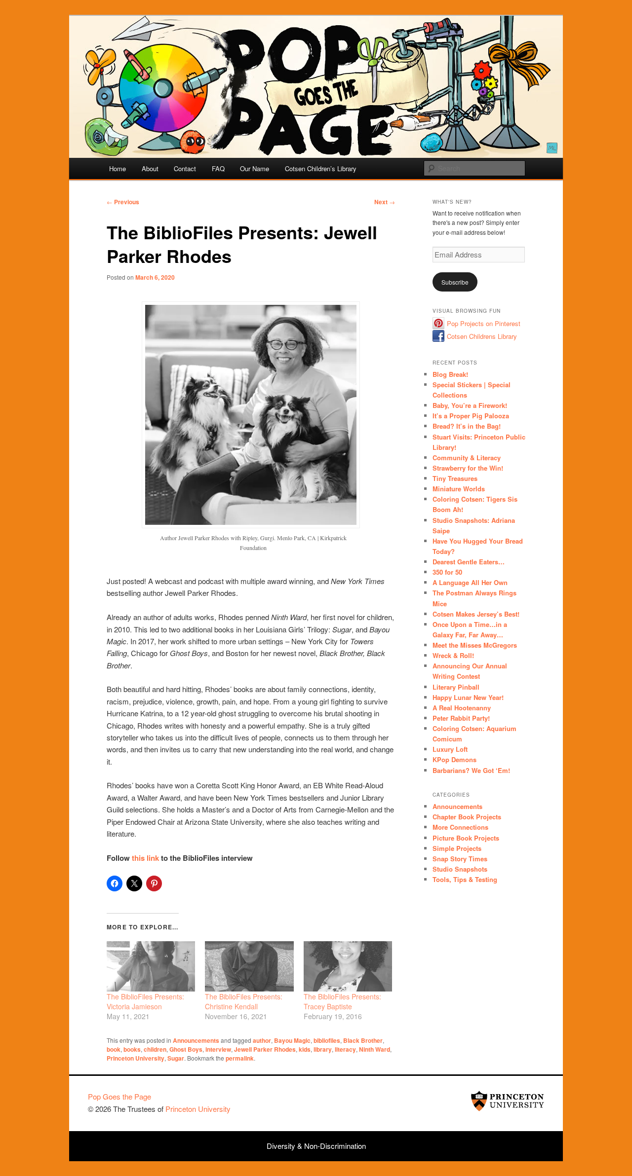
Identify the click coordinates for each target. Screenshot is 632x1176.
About (150, 168)
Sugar (175, 1058)
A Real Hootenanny (462, 707)
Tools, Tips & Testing (465, 879)
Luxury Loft (450, 749)
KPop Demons (454, 759)
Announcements (196, 1040)
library (323, 1049)
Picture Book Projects (466, 838)
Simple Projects (457, 848)
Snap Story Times (460, 858)
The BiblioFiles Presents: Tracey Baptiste (342, 1001)
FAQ (218, 168)
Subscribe (455, 282)
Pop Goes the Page (119, 1096)
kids (305, 1049)
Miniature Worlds (459, 488)
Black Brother (363, 1040)
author (262, 1040)
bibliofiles (327, 1040)
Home (117, 168)
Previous (123, 201)
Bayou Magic (292, 1040)
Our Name (254, 168)
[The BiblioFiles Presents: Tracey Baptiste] (348, 966)
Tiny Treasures (455, 478)
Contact (185, 168)
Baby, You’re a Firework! (470, 405)
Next (384, 201)
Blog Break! (450, 374)
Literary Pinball (456, 687)
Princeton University (135, 1058)
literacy (345, 1049)
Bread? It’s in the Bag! (467, 426)
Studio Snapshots (460, 869)
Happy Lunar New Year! (468, 697)
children (155, 1049)
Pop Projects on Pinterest (483, 323)
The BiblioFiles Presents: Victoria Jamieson (145, 1001)
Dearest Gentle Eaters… (469, 561)
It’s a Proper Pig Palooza (471, 415)
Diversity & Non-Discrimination (316, 1145)
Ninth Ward (374, 1049)
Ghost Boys (185, 1049)
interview (218, 1049)
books (132, 1049)
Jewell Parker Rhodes (265, 1049)
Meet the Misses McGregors (475, 645)
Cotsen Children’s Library (320, 168)
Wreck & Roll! (453, 655)
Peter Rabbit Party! (461, 718)
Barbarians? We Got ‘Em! (471, 770)
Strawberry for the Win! (468, 468)
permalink (240, 1058)
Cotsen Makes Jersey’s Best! (476, 614)
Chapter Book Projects (467, 816)
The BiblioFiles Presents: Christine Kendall (243, 1001)
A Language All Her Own (470, 582)
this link (145, 857)
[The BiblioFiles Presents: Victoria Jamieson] (151, 966)
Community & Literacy (467, 457)
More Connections (460, 827)
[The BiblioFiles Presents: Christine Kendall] (249, 966)
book (113, 1049)
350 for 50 (447, 572)
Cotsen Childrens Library (482, 336)
